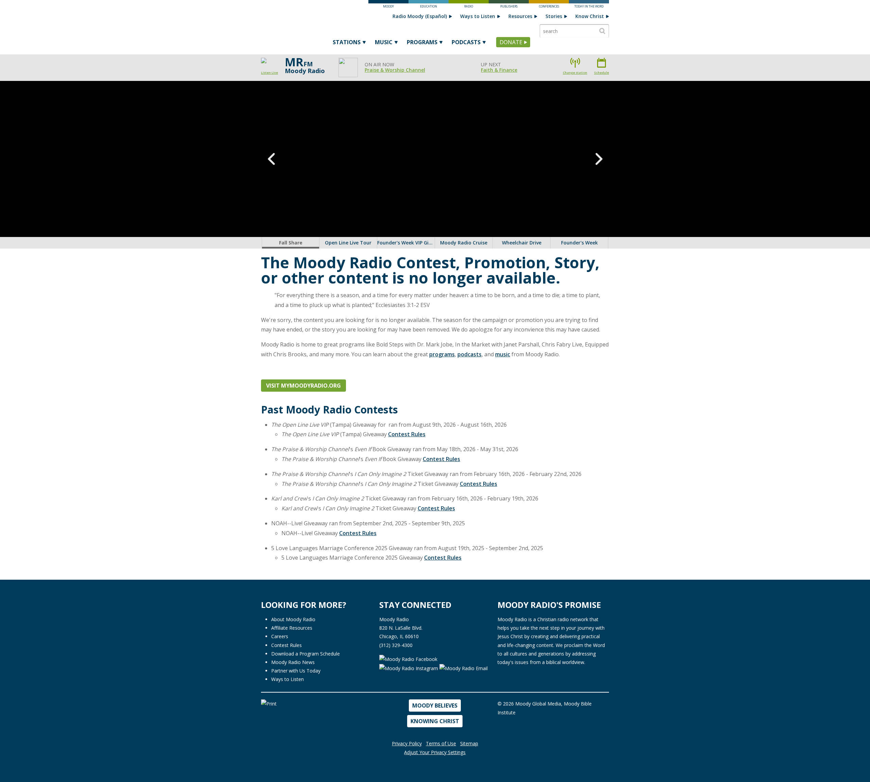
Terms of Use (441, 743)
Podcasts (466, 42)
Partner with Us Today (295, 670)
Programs (422, 42)
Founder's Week (579, 242)
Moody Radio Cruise (463, 242)
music (502, 354)
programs (442, 354)
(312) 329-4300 (396, 645)
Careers (279, 636)
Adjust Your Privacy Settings (435, 752)
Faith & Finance (499, 70)
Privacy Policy (407, 743)
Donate (511, 42)
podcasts (469, 354)
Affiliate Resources (291, 628)
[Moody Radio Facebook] (408, 659)
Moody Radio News (293, 662)
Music (384, 42)
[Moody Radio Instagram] (409, 668)
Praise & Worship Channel (395, 70)
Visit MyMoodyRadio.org (303, 385)
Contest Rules (406, 434)
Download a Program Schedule (305, 653)
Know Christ (589, 16)
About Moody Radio (293, 619)
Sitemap (469, 743)
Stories (553, 16)
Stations (347, 42)
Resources (520, 16)
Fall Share (290, 242)
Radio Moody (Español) (420, 16)
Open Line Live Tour (348, 242)
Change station (575, 72)
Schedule (601, 72)
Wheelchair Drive (521, 242)
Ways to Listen (477, 16)
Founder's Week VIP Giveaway (406, 242)
